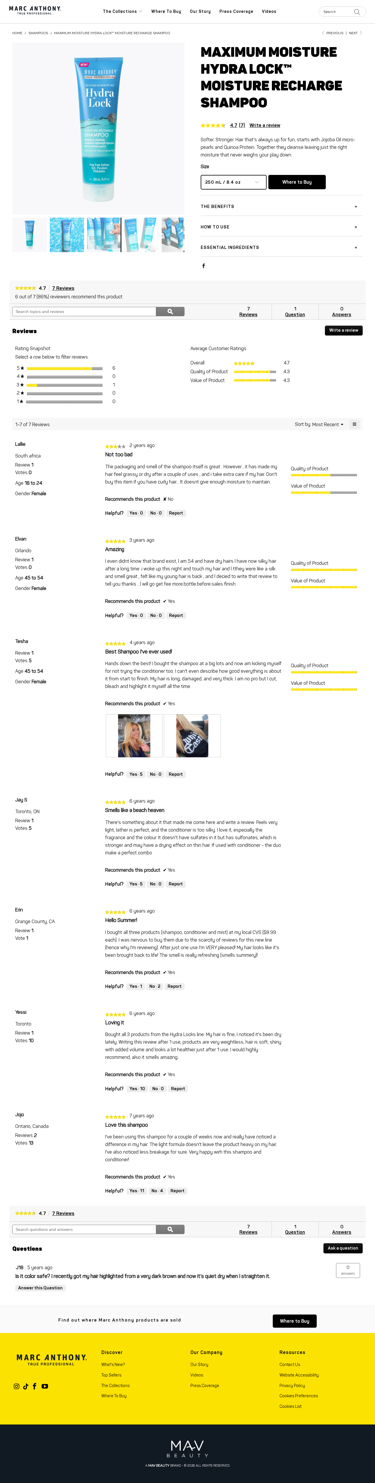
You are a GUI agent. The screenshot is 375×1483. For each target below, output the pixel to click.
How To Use (215, 227)
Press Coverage (236, 11)
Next (354, 33)
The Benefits (217, 206)
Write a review (265, 125)
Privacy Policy (292, 1385)
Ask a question (343, 1248)
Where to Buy (166, 11)
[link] (225, 125)
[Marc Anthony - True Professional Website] (35, 11)
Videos (269, 11)
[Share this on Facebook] (204, 266)
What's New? (113, 1364)
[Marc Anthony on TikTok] (26, 1387)
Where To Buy (114, 1395)
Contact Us (289, 1364)
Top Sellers (111, 1375)
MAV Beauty (158, 1465)
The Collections (120, 11)
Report (176, 513)
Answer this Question (40, 1288)
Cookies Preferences (298, 1395)
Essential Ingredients (230, 247)
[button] (348, 1270)
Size (205, 166)
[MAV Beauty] (187, 1449)
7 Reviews (65, 288)
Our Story (200, 11)
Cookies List (290, 1406)
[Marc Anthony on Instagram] (16, 1387)
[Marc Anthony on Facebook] (34, 1387)
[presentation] (134, 735)
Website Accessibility (299, 1375)
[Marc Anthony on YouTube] (44, 1387)
